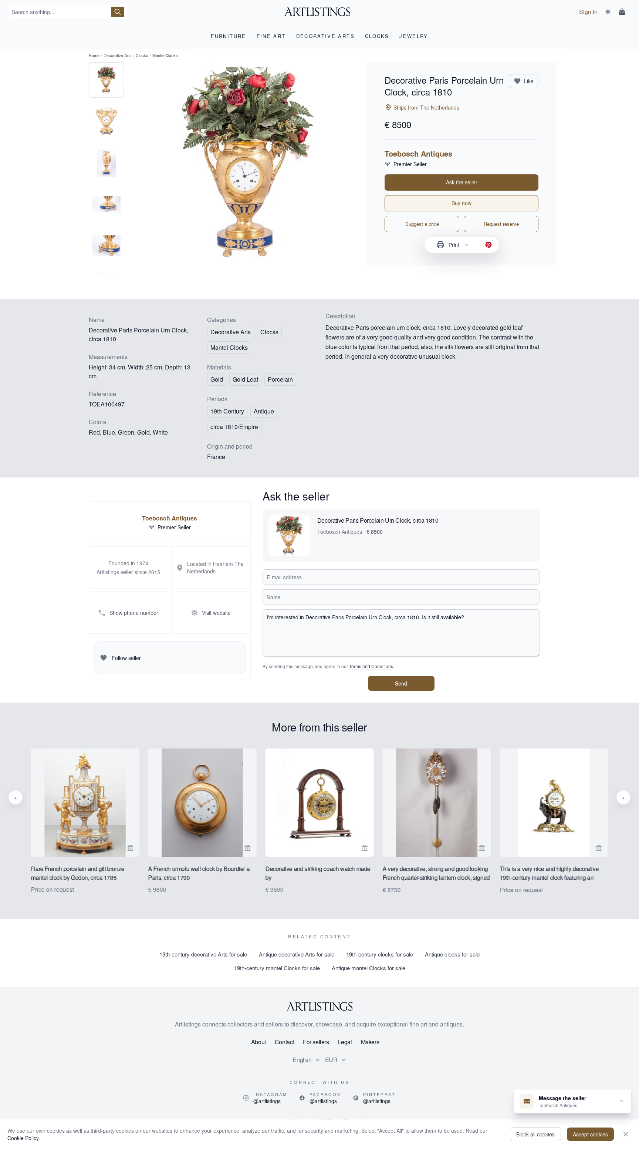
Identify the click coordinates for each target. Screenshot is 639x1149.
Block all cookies (535, 1134)
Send (401, 683)
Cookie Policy (23, 1138)
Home (94, 55)
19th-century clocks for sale (379, 954)
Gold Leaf (245, 379)
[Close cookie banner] (626, 1134)
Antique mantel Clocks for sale (368, 968)
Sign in (588, 11)
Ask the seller (461, 182)
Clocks (142, 55)
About (258, 1042)
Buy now (461, 203)
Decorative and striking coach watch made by (318, 872)
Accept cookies (590, 1134)
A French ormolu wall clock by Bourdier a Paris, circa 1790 (199, 872)
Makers (370, 1042)
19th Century (227, 411)
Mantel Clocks (229, 347)
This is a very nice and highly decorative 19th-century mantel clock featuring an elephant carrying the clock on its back (549, 873)
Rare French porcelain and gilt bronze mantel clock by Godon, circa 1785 (77, 872)
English (302, 1059)
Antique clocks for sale (452, 954)
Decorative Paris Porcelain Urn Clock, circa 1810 (378, 520)
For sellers (316, 1042)
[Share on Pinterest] (488, 245)
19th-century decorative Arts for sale (203, 954)
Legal (345, 1042)
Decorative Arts (118, 55)
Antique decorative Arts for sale (296, 954)
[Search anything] (117, 12)
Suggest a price (422, 223)
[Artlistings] (319, 11)
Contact (284, 1042)
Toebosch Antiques (418, 153)
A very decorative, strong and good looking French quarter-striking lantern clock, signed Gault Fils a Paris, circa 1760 (436, 873)
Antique (264, 411)
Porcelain (280, 379)
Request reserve (501, 223)
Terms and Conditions (371, 666)
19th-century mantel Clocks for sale (277, 968)
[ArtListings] (319, 1006)
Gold (216, 379)
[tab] (106, 80)
